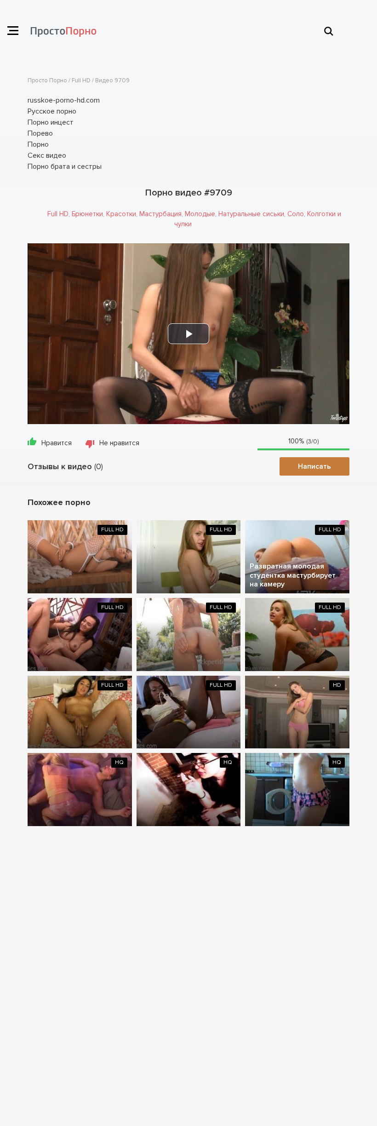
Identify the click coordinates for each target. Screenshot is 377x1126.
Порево (40, 133)
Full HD (58, 214)
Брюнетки (87, 214)
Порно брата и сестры (65, 166)
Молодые (200, 214)
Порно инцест (51, 122)
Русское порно (52, 111)
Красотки (121, 214)
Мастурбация (160, 214)
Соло (295, 214)
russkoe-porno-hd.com (64, 100)
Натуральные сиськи (251, 214)
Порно (38, 144)
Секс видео (47, 155)
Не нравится (119, 443)
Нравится (56, 443)
